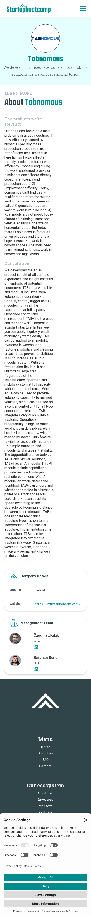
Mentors (45, 806)
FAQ (45, 759)
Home (45, 746)
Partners (45, 812)
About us (45, 753)
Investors (45, 799)
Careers (45, 766)
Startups (45, 793)
